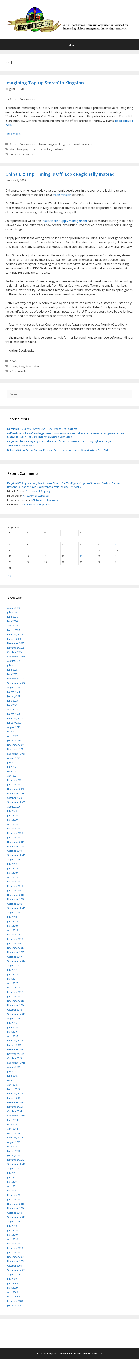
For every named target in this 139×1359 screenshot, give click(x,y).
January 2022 (14, 740)
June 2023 (12, 700)
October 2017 (14, 956)
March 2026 (13, 630)
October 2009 (14, 1265)
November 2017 (15, 952)
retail (47, 149)
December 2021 (15, 744)
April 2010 (12, 1239)
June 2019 (12, 868)
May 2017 (12, 978)
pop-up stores (33, 149)
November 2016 (15, 1005)
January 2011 (14, 1199)
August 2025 (13, 660)
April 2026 (12, 625)
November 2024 (15, 678)
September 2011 (16, 1164)
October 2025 (14, 652)
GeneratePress (92, 1353)
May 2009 (12, 1287)
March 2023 (13, 713)
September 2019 (16, 855)
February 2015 (15, 1093)
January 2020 (14, 837)
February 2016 (15, 1040)
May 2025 (12, 674)
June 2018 (12, 921)
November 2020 (15, 793)
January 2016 (14, 1045)
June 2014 (12, 1120)
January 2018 (14, 943)
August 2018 (13, 912)
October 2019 (14, 850)
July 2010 (12, 1225)
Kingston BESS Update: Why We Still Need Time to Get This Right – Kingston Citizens (52, 483)
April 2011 (12, 1186)
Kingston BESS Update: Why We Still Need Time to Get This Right (42, 428)
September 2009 (16, 1270)
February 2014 (15, 1137)
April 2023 (12, 709)
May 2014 (12, 1124)
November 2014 (15, 1106)
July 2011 (12, 1173)
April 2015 (12, 1084)
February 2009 (15, 1301)
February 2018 (15, 939)
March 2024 (13, 691)
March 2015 (13, 1089)
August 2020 (13, 806)
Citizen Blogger (47, 144)
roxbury (58, 149)
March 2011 (13, 1190)
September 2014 (16, 1115)
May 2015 (12, 1080)
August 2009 (13, 1274)
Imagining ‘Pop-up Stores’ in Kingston (44, 83)
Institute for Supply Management (64, 221)
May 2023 (12, 705)
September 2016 (16, 1014)
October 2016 (14, 1009)
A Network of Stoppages (20, 445)
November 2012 (15, 1159)
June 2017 (12, 974)
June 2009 (12, 1283)
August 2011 (13, 1168)
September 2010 (16, 1217)
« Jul (9, 575)
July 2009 (12, 1278)
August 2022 (13, 727)
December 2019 (15, 842)
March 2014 (13, 1133)
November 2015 (15, 1053)
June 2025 (12, 669)
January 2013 (14, 1155)
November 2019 (15, 846)
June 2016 (12, 1027)
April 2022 (12, 736)
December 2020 (15, 789)
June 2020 (12, 815)
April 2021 (12, 775)
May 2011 (12, 1181)
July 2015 (12, 1071)
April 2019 (12, 877)
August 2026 (13, 608)
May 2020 (12, 819)
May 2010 (12, 1234)
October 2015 (14, 1058)
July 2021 (12, 762)
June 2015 (12, 1075)
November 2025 (15, 647)
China (13, 366)
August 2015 (13, 1067)
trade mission (62, 195)
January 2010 (14, 1252)
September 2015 (16, 1062)
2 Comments (18, 371)
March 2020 (13, 828)
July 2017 (12, 969)
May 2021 (12, 771)
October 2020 (14, 797)
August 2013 (13, 1142)
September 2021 (16, 753)
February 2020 (15, 833)
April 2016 (12, 1036)
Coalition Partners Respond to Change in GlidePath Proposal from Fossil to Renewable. (64, 485)
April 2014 (12, 1128)
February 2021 (15, 780)
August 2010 (13, 1221)
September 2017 (16, 961)
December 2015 (15, 1049)
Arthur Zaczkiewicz (22, 144)
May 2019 (12, 872)
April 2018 (12, 930)
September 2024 (16, 683)
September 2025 (16, 656)
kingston (65, 144)
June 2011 (12, 1177)
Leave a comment (21, 154)
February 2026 (15, 634)
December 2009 (15, 1256)
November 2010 (15, 1208)
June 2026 (12, 616)
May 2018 (12, 925)
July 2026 (12, 612)
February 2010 (15, 1248)
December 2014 (15, 1102)
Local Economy (83, 144)
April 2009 (12, 1292)
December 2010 (15, 1203)
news (13, 361)
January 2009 (14, 1305)
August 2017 (13, 965)
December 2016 (15, 1000)
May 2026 (12, 621)
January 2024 (14, 696)
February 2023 (15, 718)
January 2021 (14, 784)
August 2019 (13, 859)
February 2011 (15, 1195)
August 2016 (13, 1018)
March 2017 (13, 987)
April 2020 (12, 824)
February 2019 (15, 886)
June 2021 (12, 766)
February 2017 (15, 992)
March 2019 (13, 881)
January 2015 (14, 1098)
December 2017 (15, 947)
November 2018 (15, 899)
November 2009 (15, 1261)
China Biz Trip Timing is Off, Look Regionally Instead (60, 174)
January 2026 (14, 638)
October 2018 (14, 903)
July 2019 (12, 864)
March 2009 (13, 1296)
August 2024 (13, 687)
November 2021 (15, 749)
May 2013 (12, 1146)
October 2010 (14, 1212)
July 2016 (12, 1022)
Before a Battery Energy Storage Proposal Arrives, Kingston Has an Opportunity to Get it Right (58, 450)
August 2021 (13, 758)
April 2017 (12, 983)
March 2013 (13, 1151)
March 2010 (13, 1243)
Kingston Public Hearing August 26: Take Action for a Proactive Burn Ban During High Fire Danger (59, 441)
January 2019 (14, 890)
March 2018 (13, 934)
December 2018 (15, 895)
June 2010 (12, 1230)
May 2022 (12, 731)
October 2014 (14, 1111)
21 (81, 556)
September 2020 (16, 802)
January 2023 (14, 722)
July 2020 (12, 811)
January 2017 (14, 996)
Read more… (13, 134)
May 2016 (12, 1031)
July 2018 (12, 916)
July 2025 (12, 665)
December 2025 (15, 643)
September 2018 (16, 908)
